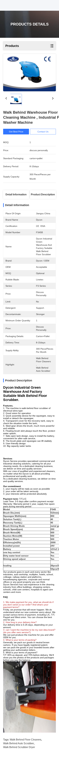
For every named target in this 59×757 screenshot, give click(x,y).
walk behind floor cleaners (25, 739)
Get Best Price (16, 131)
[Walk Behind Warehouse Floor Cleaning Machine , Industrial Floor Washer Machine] (29, 72)
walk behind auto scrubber (18, 743)
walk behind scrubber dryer (19, 747)
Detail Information (16, 194)
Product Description (43, 194)
